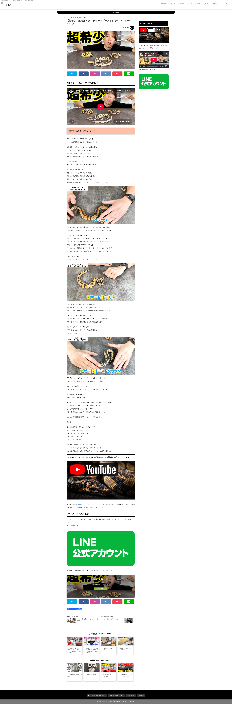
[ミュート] (163, 66)
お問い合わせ (130, 695)
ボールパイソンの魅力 (74, 609)
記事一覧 (172, 4)
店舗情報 (214, 4)
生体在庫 (163, 4)
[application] (154, 59)
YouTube (79, 504)
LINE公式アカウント (119, 519)
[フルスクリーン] (166, 66)
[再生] (141, 66)
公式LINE (182, 4)
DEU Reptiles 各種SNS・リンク (198, 4)
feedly (101, 588)
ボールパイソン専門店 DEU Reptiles (112, 701)
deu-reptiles (125, 27)
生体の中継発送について (116, 695)
